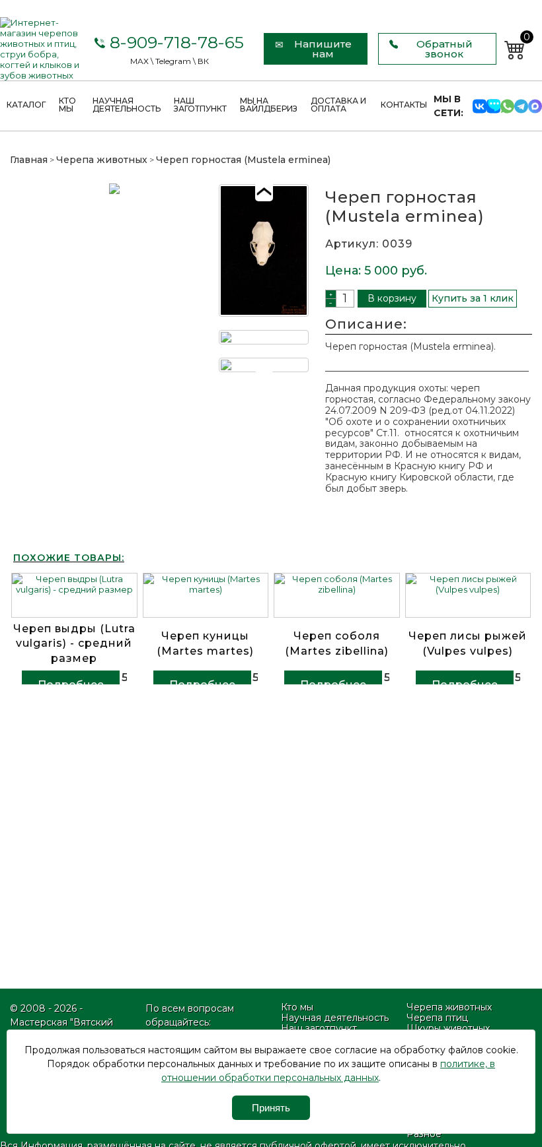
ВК (203, 61)
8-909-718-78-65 (174, 42)
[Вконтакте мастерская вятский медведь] (479, 106)
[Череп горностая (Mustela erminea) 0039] (114, 280)
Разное (424, 1134)
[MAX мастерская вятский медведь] (535, 106)
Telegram (173, 61)
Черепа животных (101, 160)
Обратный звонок (444, 49)
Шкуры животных (448, 1028)
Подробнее (71, 684)
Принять (271, 1107)
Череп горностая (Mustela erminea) (243, 160)
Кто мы (67, 105)
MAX (139, 61)
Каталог (26, 105)
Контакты (404, 105)
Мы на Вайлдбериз (268, 105)
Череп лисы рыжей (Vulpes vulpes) (467, 643)
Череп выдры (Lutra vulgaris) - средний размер (74, 643)
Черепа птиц (437, 1018)
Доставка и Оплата (338, 105)
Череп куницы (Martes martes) (205, 643)
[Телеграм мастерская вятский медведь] (521, 106)
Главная (29, 160)
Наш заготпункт (200, 105)
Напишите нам (323, 49)
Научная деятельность (127, 105)
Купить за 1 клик (473, 298)
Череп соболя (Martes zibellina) (337, 643)
